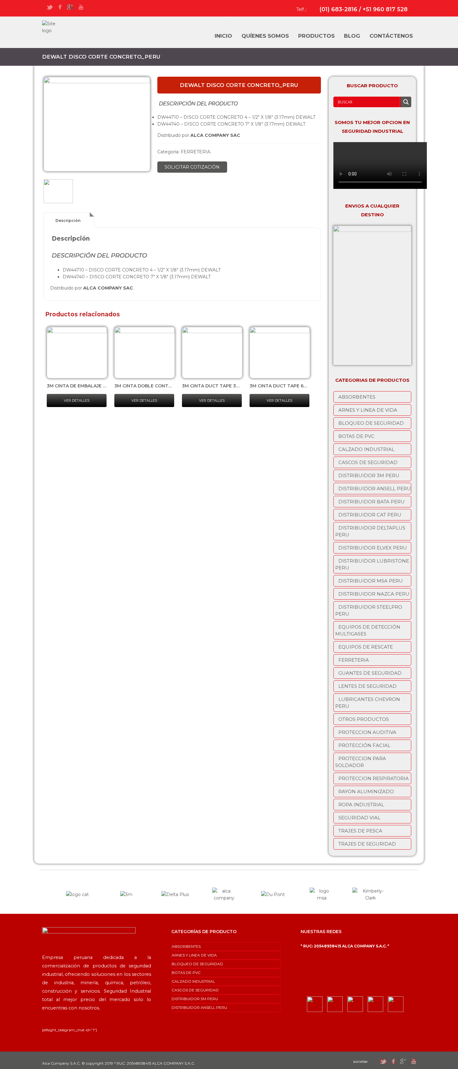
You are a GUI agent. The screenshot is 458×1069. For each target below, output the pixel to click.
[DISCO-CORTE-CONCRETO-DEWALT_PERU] (97, 124)
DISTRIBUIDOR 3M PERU (368, 475)
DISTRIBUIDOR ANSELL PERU (374, 488)
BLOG (352, 36)
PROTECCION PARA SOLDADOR (360, 761)
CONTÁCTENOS (391, 36)
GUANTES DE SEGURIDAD (370, 673)
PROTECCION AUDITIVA (367, 732)
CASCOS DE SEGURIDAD (368, 462)
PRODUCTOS (316, 36)
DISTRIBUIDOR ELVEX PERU (372, 548)
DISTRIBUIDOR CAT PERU (369, 515)
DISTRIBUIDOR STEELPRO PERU (368, 610)
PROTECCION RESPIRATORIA (373, 778)
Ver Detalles (76, 400)
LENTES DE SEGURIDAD (367, 686)
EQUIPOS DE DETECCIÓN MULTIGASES (367, 630)
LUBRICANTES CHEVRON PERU (367, 702)
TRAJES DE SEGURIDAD (367, 844)
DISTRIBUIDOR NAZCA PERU (373, 594)
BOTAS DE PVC (356, 436)
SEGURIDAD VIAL (359, 818)
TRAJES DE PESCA (360, 831)
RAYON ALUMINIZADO (366, 791)
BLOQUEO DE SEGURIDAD (371, 423)
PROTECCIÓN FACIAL (364, 745)
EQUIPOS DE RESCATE (365, 647)
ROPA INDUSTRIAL (361, 805)
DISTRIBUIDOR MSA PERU (370, 581)
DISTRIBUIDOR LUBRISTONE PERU (372, 564)
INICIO (223, 36)
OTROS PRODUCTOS (363, 719)
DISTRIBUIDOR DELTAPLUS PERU (370, 531)
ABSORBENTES (356, 397)
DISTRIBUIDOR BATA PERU (371, 502)
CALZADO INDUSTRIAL (366, 449)
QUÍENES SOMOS (265, 36)
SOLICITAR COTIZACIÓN (192, 167)
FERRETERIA (195, 152)
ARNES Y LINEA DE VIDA (367, 410)
